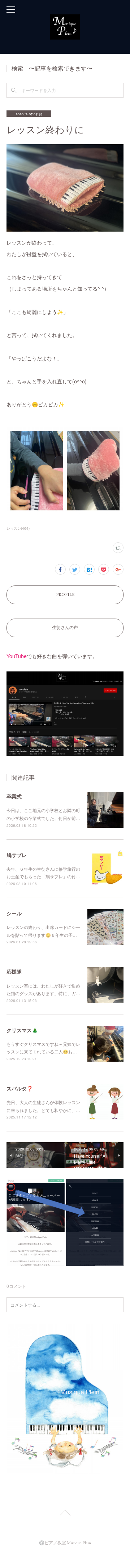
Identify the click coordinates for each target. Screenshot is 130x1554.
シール (14, 913)
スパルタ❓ (19, 1088)
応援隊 (14, 971)
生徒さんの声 (65, 627)
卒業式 (14, 796)
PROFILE (65, 594)
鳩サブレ (16, 854)
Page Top (65, 1514)
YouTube (16, 656)
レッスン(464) (18, 528)
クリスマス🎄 (22, 1030)
